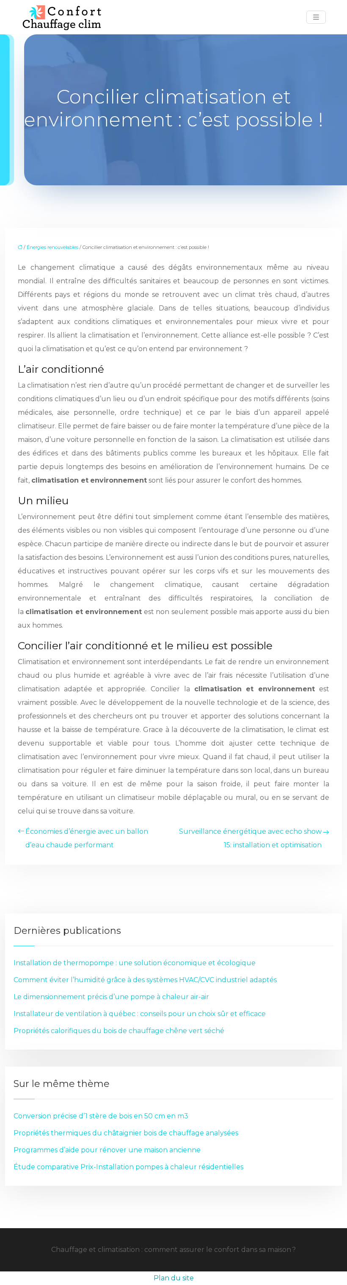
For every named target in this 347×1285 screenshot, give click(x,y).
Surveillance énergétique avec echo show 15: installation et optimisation (250, 838)
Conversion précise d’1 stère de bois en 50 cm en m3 (101, 1116)
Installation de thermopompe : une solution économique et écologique (135, 963)
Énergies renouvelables (52, 247)
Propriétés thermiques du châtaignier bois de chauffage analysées (126, 1133)
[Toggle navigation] (316, 17)
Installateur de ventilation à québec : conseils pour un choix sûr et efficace (140, 1014)
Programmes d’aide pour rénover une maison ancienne (107, 1150)
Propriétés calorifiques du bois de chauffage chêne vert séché (119, 1031)
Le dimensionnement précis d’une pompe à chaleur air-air (111, 997)
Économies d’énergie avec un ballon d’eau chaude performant (86, 838)
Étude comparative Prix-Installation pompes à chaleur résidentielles (128, 1167)
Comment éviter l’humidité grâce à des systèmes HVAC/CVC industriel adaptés (145, 980)
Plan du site (174, 1278)
